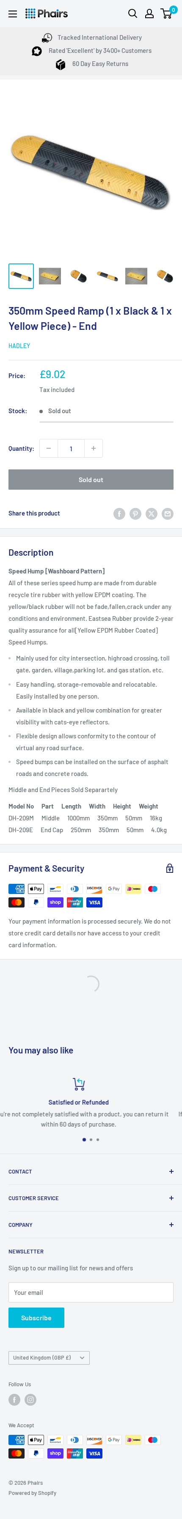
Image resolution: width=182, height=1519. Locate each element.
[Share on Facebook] (119, 513)
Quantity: (21, 448)
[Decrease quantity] (49, 448)
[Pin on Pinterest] (135, 513)
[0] (166, 13)
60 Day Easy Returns (99, 63)
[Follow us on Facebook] (14, 1400)
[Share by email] (168, 513)
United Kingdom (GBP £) (42, 1357)
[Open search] (133, 13)
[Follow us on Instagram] (30, 1400)
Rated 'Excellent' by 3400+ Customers (99, 50)
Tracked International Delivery (100, 37)
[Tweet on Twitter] (151, 513)
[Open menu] (12, 14)
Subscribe (36, 1317)
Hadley (19, 345)
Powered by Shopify (32, 1492)
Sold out (91, 479)
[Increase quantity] (93, 448)
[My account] (149, 13)
